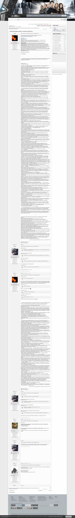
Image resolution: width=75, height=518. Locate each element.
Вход (18, 19)
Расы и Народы (31, 499)
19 (16, 273)
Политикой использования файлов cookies (55, 516)
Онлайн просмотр (41, 496)
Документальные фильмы (42, 500)
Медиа (59, 15)
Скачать (48, 15)
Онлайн (53, 15)
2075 (16, 288)
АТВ (12, 496)
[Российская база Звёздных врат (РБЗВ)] (19, 508)
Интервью (20, 499)
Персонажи (31, 498)
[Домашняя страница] (28, 273)
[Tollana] (24, 508)
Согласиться (68, 516)
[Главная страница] (15, 16)
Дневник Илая (26, 501)
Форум (64, 15)
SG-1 (19, 497)
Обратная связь (13, 499)
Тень (15, 26)
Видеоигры (23, 499)
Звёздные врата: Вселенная (42, 499)
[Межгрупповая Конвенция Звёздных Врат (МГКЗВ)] (13, 508)
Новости (36, 15)
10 (16, 440)
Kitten (15, 33)
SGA (21, 497)
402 (16, 479)
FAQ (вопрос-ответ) (14, 500)
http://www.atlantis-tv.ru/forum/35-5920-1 (26, 36)
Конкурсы (12, 498)
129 (16, 434)
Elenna (15, 246)
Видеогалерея (51, 498)
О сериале (30, 15)
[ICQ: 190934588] (29, 273)
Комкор (15, 465)
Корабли (35, 500)
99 (16, 244)
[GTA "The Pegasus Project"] (35, 508)
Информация (32, 496)
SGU (23, 497)
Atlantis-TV (20, 498)
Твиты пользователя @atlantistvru (57, 74)
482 (16, 261)
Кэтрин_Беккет (19, 26)
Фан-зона (23, 498)
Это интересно (21, 501)
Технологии (31, 500)
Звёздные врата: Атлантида (42, 498)
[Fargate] (29, 508)
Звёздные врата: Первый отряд (42, 497)
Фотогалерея (51, 497)
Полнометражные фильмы (23, 500)
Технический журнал (32, 501)
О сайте (12, 497)
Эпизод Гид (42, 15)
